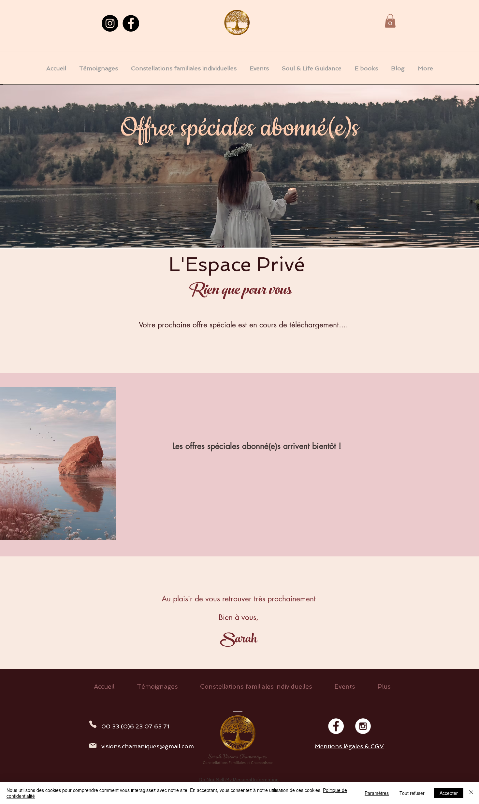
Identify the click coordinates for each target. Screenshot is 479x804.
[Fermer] (471, 793)
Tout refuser (412, 793)
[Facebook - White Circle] (336, 726)
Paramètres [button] (377, 793)
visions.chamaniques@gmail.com (147, 746)
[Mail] (92, 745)
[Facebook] (131, 23)
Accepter (449, 793)
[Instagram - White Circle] (363, 726)
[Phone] (92, 724)
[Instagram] (110, 23)
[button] (390, 21)
